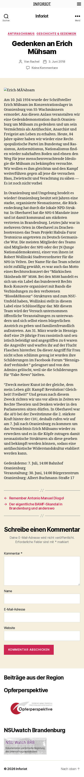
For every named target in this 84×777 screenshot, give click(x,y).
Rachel (34, 61)
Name (8, 591)
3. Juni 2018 (56, 61)
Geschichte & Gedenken (56, 33)
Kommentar (13, 553)
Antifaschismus (21, 33)
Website (9, 628)
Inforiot (42, 16)
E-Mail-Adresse (14, 609)
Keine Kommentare (45, 68)
